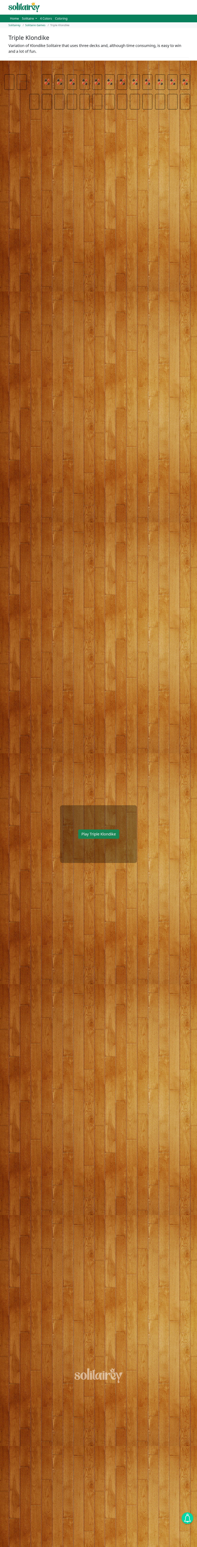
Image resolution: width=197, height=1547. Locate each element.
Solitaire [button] (28, 18)
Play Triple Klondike (98, 834)
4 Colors (46, 18)
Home (14, 18)
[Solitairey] (24, 7)
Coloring (61, 18)
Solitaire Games (35, 25)
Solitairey (14, 25)
